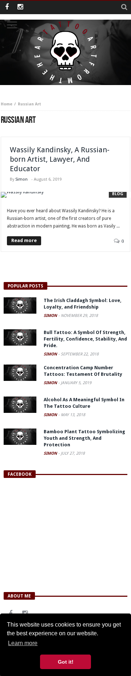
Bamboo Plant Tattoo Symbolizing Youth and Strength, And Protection (84, 438)
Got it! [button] (66, 662)
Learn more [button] (22, 643)
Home (6, 104)
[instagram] (20, 7)
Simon (21, 179)
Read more (24, 240)
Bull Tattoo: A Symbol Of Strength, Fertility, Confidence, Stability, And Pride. (85, 339)
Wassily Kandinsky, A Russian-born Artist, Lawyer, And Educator (60, 159)
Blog (117, 194)
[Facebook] (6, 7)
